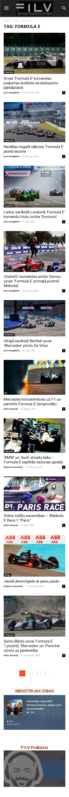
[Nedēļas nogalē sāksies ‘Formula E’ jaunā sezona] (34, 122)
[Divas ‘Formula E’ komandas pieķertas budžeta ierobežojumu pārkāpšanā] (34, 53)
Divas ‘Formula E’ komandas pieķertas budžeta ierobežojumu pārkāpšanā (31, 83)
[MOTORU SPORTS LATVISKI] (34, 8)
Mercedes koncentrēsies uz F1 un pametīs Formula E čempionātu (32, 401)
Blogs (7, 575)
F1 (6, 393)
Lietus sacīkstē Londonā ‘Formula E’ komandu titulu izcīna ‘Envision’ (34, 214)
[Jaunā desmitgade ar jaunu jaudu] (34, 556)
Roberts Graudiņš (13, 467)
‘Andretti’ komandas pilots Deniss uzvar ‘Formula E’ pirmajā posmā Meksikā (32, 281)
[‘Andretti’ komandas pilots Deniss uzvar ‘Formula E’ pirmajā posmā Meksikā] (34, 251)
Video (7, 509)
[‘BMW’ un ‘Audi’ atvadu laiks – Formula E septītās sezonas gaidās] (34, 435)
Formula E (9, 206)
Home (7, 20)
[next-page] (45, 673)
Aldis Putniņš (11, 408)
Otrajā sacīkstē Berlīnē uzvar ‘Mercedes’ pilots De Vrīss (28, 343)
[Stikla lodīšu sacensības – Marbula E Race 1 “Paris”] (34, 493)
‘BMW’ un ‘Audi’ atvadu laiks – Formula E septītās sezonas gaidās (33, 459)
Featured (9, 72)
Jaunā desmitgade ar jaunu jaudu (31, 581)
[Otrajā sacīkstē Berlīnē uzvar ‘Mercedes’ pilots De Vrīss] (34, 318)
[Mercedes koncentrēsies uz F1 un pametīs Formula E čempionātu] (34, 377)
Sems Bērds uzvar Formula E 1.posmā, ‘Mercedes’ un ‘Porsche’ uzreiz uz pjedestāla (32, 646)
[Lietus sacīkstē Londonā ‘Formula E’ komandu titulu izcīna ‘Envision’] (34, 186)
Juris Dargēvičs (12, 92)
